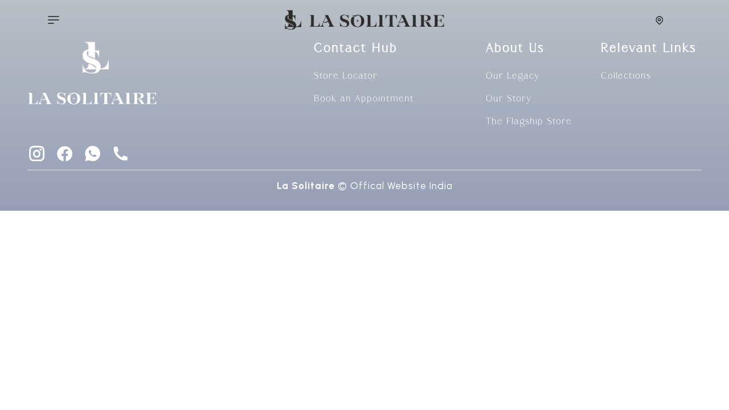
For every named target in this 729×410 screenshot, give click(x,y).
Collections (626, 76)
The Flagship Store (529, 121)
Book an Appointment (364, 99)
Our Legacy (512, 76)
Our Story (508, 99)
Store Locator (346, 76)
